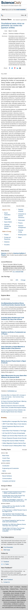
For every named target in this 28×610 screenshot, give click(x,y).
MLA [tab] (11, 280)
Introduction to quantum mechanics (22, 215)
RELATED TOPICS (6, 206)
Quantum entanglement (22, 226)
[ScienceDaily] (11, 3)
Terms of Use (23, 589)
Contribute (17, 587)
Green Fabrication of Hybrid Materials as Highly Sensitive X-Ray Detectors (13, 347)
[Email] (20, 68)
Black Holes (5, 455)
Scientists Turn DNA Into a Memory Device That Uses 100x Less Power (14, 525)
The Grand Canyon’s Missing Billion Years (14, 445)
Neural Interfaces (7, 476)
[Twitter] (12, 68)
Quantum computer (20, 210)
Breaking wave (22, 235)
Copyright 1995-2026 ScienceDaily (12, 591)
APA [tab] (17, 280)
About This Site (4, 587)
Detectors (6, 242)
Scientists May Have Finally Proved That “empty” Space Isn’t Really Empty (13, 496)
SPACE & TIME (4, 453)
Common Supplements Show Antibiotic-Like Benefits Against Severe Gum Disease (13, 411)
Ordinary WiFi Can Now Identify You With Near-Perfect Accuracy (13, 506)
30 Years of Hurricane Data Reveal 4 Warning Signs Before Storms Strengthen (13, 402)
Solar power (21, 220)
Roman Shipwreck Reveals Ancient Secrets (14, 438)
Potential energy (20, 231)
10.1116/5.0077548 (18, 271)
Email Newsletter (8, 547)
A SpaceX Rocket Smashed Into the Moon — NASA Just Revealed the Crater (14, 492)
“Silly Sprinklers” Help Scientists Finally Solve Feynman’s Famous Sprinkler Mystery (14, 514)
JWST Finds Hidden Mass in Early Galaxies (14, 424)
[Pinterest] (15, 68)
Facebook (6, 561)
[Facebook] (9, 68)
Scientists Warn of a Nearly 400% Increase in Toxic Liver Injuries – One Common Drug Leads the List (13, 397)
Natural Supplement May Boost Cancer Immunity (13, 427)
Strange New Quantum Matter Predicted (13, 441)
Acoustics (7, 244)
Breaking (4, 417)
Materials (3, 253)
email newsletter (21, 9)
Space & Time (6, 210)
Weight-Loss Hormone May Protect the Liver (14, 436)
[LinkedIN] (17, 68)
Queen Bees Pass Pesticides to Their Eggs (14, 430)
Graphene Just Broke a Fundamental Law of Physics (13, 333)
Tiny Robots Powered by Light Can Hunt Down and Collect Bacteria (13, 521)
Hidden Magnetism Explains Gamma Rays (14, 443)
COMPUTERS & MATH (6, 473)
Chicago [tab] (23, 280)
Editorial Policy (14, 589)
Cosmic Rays (6, 458)
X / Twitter (6, 564)
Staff (11, 587)
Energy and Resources (7, 238)
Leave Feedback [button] (8, 579)
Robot (20, 237)
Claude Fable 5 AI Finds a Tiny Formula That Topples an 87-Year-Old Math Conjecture (13, 529)
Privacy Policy (5, 589)
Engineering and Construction (10, 468)
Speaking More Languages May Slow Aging (14, 421)
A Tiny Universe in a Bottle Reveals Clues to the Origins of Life (14, 510)
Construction (5, 466)
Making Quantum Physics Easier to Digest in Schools (13, 362)
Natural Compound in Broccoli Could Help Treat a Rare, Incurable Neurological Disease (13, 406)
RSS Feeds (7, 550)
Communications (7, 478)
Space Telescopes (7, 218)
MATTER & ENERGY (5, 463)
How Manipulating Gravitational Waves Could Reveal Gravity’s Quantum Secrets (13, 304)
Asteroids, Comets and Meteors (7, 226)
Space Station (8, 222)
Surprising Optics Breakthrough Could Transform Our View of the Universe (12, 318)
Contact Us (7, 582)
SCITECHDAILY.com (12, 391)
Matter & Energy (6, 231)
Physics (6, 234)
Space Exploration (7, 214)
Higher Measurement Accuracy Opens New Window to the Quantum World (14, 376)
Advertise (24, 587)
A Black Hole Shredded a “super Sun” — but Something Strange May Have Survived (14, 500)
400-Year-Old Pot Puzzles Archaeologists (13, 433)
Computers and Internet (8, 481)
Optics (4, 471)
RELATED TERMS (20, 206)
